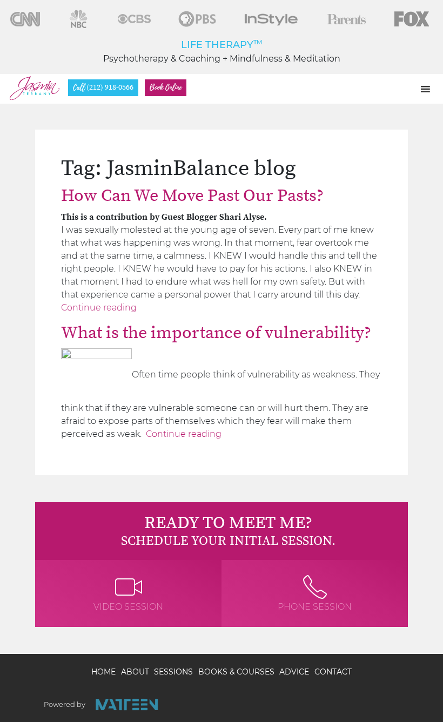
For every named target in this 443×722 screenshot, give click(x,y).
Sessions (173, 672)
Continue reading (99, 307)
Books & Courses (236, 672)
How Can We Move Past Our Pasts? (192, 196)
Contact (333, 672)
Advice (294, 672)
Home (103, 672)
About (135, 672)
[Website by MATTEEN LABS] (126, 704)
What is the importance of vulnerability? (216, 333)
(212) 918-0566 (103, 87)
